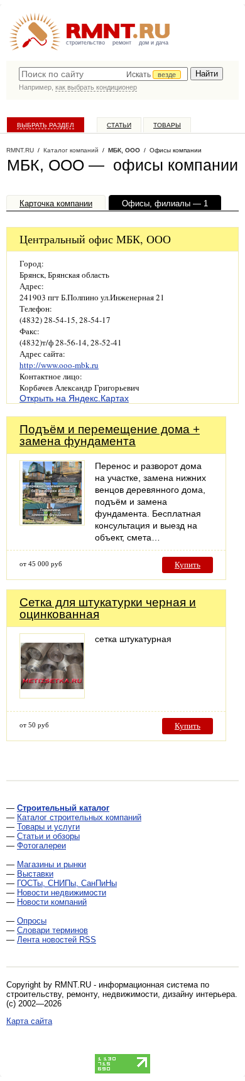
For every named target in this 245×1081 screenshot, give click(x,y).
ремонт (121, 43)
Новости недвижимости (61, 892)
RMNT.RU (20, 150)
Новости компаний (52, 902)
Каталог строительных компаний (79, 817)
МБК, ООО (124, 150)
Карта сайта (29, 1021)
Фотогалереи (41, 845)
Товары (167, 125)
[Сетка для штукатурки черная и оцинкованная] (52, 695)
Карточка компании (55, 203)
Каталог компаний (71, 150)
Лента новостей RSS (56, 939)
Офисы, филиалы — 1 (165, 203)
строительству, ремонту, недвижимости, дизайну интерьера (120, 994)
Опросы (31, 920)
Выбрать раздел (45, 125)
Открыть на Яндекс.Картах (74, 398)
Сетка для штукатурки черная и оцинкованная (107, 608)
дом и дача (153, 43)
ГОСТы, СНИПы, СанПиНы (67, 883)
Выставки (35, 873)
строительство (85, 43)
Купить (187, 564)
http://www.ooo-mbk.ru (59, 365)
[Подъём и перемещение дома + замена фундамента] (52, 522)
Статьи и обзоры (48, 836)
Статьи (119, 125)
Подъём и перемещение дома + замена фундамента (109, 435)
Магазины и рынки (51, 864)
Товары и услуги (48, 826)
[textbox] (103, 74)
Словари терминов (52, 930)
